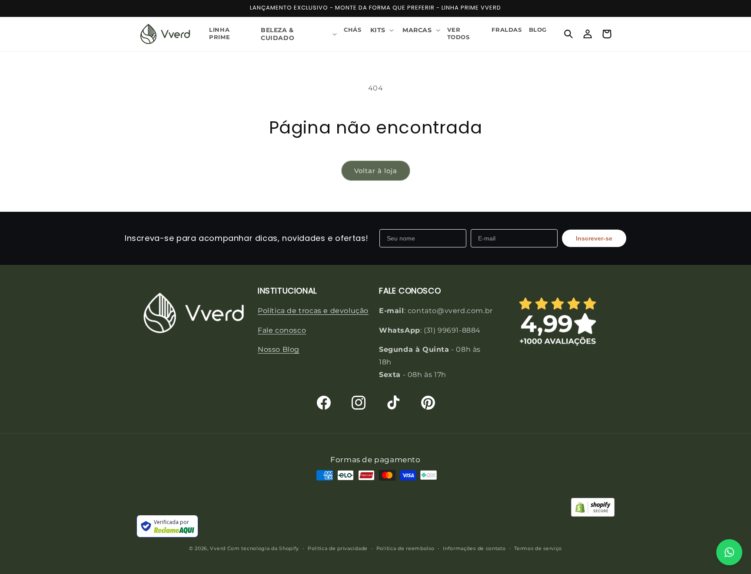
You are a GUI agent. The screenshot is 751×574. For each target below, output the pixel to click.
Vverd (218, 549)
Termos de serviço (538, 548)
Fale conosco (282, 330)
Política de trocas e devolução (313, 310)
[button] (298, 34)
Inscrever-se (594, 238)
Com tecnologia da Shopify (263, 549)
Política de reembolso (405, 548)
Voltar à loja (375, 171)
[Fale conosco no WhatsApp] (729, 552)
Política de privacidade (338, 548)
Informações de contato (474, 548)
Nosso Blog (278, 349)
